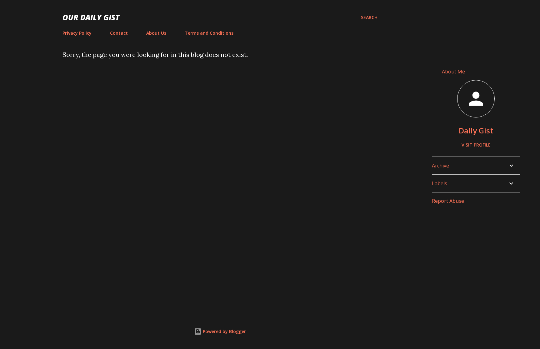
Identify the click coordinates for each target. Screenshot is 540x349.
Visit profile (476, 145)
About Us (156, 33)
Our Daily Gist (90, 17)
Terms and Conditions (209, 33)
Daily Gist (476, 130)
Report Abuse (448, 200)
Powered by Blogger (224, 331)
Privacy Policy (77, 33)
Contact (119, 33)
